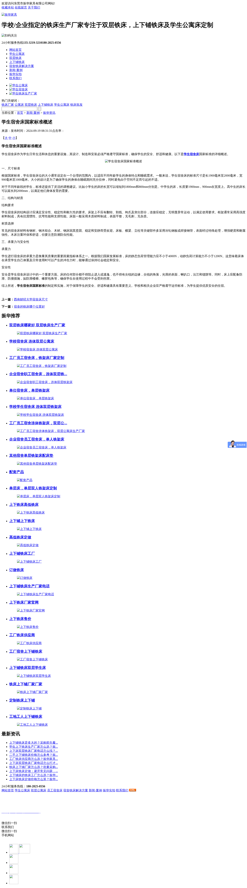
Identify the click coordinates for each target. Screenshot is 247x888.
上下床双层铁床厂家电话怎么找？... (33, 750)
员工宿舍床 (55, 790)
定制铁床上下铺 (22, 700)
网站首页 (15, 49)
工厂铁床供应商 (22, 635)
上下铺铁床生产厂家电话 (29, 586)
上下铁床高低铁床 (24, 505)
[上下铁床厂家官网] (31, 610)
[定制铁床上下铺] (29, 708)
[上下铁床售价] (28, 627)
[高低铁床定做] (28, 545)
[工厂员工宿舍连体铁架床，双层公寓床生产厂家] (51, 431)
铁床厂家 (8, 104)
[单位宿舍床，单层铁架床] (35, 398)
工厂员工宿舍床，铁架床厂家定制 (36, 358)
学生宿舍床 (191, 154)
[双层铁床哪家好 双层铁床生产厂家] (42, 333)
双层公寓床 (38, 790)
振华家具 (22, 815)
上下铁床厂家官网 (24, 602)
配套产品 (16, 472)
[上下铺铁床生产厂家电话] (35, 594)
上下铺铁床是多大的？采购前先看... (33, 742)
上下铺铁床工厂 (22, 553)
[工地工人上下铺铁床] (32, 724)
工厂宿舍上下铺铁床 (25, 651)
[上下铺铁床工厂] (29, 561)
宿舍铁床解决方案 (21, 66)
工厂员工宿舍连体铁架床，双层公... (38, 423)
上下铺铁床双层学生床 (27, 668)
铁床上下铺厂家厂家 (25, 684)
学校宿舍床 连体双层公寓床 (31, 341)
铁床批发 (76, 104)
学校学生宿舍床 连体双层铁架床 (35, 407)
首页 (20, 112)
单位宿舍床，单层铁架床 (29, 390)
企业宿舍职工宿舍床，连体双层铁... (38, 374)
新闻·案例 (16, 70)
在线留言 (21, 7)
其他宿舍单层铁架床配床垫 (31, 455)
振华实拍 (15, 74)
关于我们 (34, 7)
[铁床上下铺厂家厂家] (32, 692)
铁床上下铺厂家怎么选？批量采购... (33, 767)
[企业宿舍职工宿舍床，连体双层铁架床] (45, 382)
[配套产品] (24, 480)
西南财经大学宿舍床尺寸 (31, 299)
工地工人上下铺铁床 (25, 716)
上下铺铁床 (17, 62)
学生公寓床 (17, 53)
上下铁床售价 (20, 619)
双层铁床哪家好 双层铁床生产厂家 (37, 325)
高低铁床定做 (20, 537)
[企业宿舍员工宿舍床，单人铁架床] (41, 447)
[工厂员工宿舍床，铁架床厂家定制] (41, 365)
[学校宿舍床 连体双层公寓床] (37, 349)
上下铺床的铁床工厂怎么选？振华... (33, 775)
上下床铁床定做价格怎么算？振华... (33, 779)
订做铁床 (16, 570)
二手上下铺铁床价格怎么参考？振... (33, 754)
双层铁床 (15, 58)
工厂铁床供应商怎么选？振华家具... (33, 758)
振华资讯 (49, 112)
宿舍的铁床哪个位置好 (29, 306)
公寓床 (19, 104)
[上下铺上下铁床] (29, 529)
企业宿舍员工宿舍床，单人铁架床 (36, 439)
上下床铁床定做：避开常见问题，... (33, 771)
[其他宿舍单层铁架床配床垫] (37, 463)
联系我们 (15, 78)
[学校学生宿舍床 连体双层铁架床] (40, 414)
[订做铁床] (24, 577)
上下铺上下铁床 (22, 521)
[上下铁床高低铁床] (31, 512)
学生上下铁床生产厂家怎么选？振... (33, 746)
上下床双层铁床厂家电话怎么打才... (33, 763)
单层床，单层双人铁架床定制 (33, 488)
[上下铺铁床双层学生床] (34, 675)
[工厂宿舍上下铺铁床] (32, 659)
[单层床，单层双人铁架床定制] (38, 496)
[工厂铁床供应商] (29, 643)
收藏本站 (8, 7)
